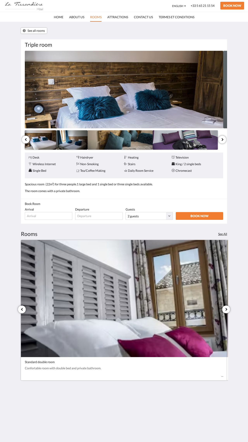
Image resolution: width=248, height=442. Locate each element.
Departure (82, 209)
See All (222, 234)
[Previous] (26, 139)
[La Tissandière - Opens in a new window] (209, 403)
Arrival (29, 209)
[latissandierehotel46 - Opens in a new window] (219, 403)
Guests (130, 209)
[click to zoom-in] (124, 89)
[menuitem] (58, 17)
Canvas (218, 431)
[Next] (222, 139)
